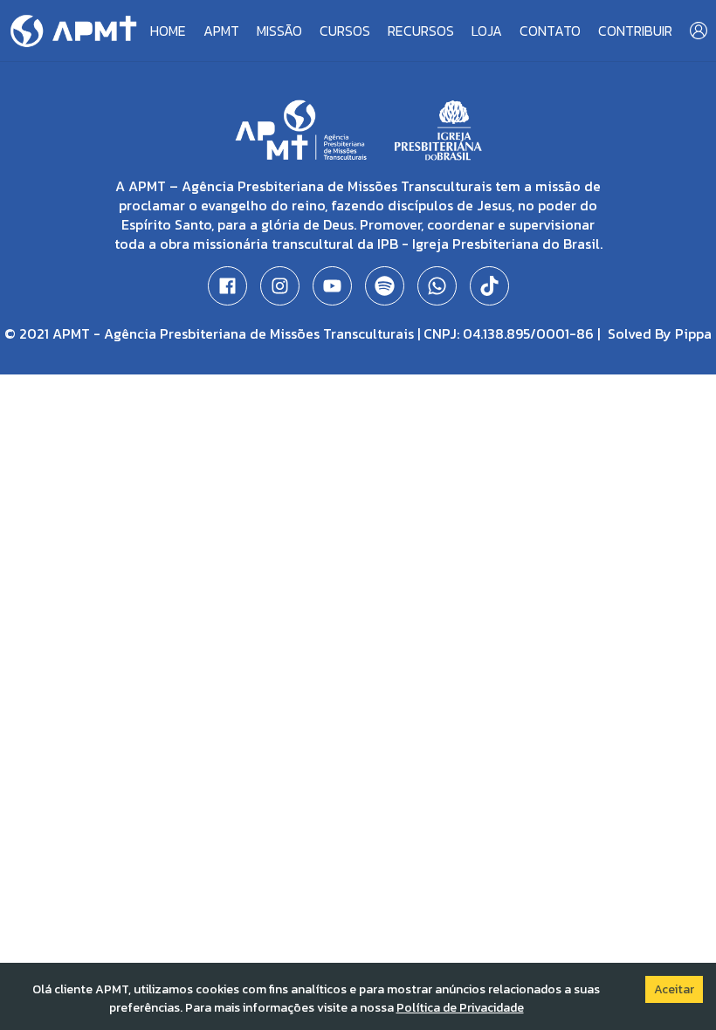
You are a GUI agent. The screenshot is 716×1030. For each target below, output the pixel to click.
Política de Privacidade (460, 1008)
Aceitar (674, 989)
